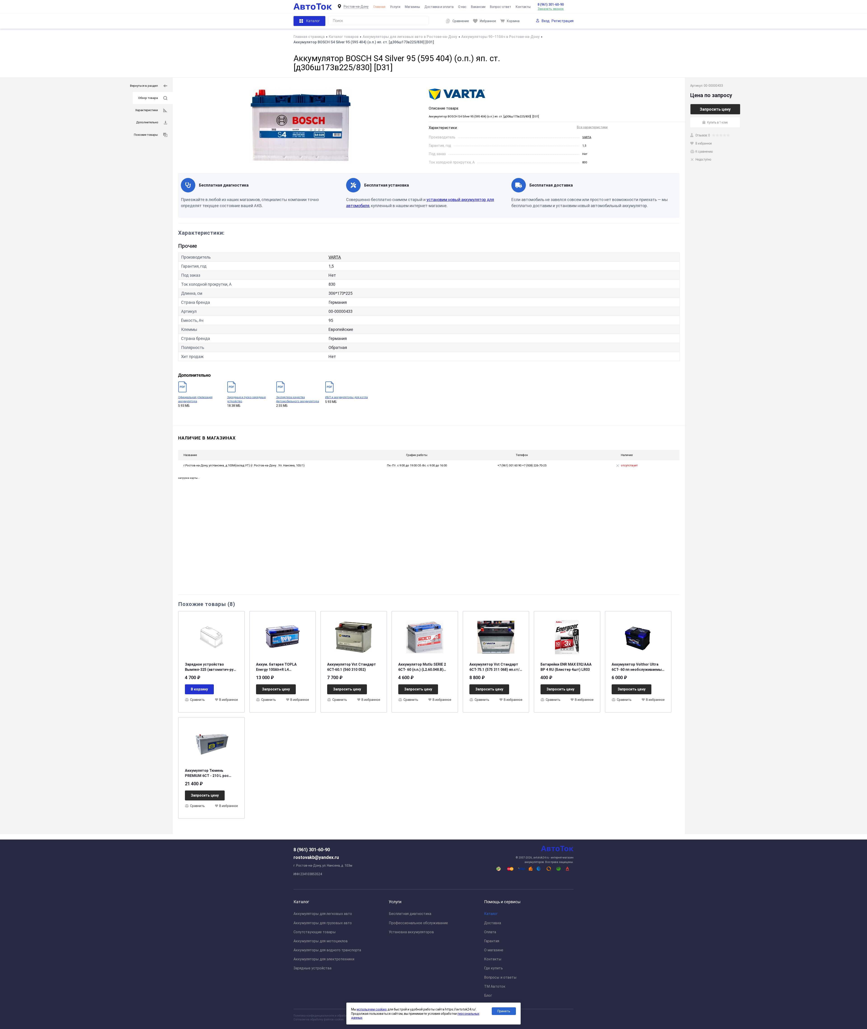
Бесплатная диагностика (410, 914)
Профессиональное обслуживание (418, 923)
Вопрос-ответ (500, 7)
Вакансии (478, 7)
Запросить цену (276, 689)
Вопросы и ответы (500, 977)
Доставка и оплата (439, 7)
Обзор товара (148, 98)
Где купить (493, 968)
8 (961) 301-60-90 (551, 4)
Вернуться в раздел (144, 85)
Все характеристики (592, 127)
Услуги (395, 7)
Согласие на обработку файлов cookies (319, 1019)
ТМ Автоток (494, 986)
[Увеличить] (300, 125)
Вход (545, 21)
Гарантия (491, 941)
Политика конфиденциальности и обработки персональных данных (337, 1015)
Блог (488, 995)
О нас (462, 7)
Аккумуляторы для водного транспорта (327, 950)
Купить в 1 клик (717, 122)
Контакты (523, 7)
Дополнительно (147, 122)
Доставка (492, 923)
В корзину (199, 689)
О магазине (493, 950)
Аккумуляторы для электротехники (324, 959)
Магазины (412, 7)
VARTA (586, 137)
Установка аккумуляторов (411, 932)
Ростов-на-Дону (356, 6)
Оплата (490, 932)
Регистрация (562, 21)
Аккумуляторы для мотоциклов (321, 941)
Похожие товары (146, 134)
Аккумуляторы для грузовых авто (323, 923)
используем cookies (372, 1009)
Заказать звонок (551, 9)
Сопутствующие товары (315, 932)
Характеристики (146, 110)
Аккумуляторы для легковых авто (323, 914)
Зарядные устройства (312, 968)
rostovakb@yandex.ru (316, 857)
